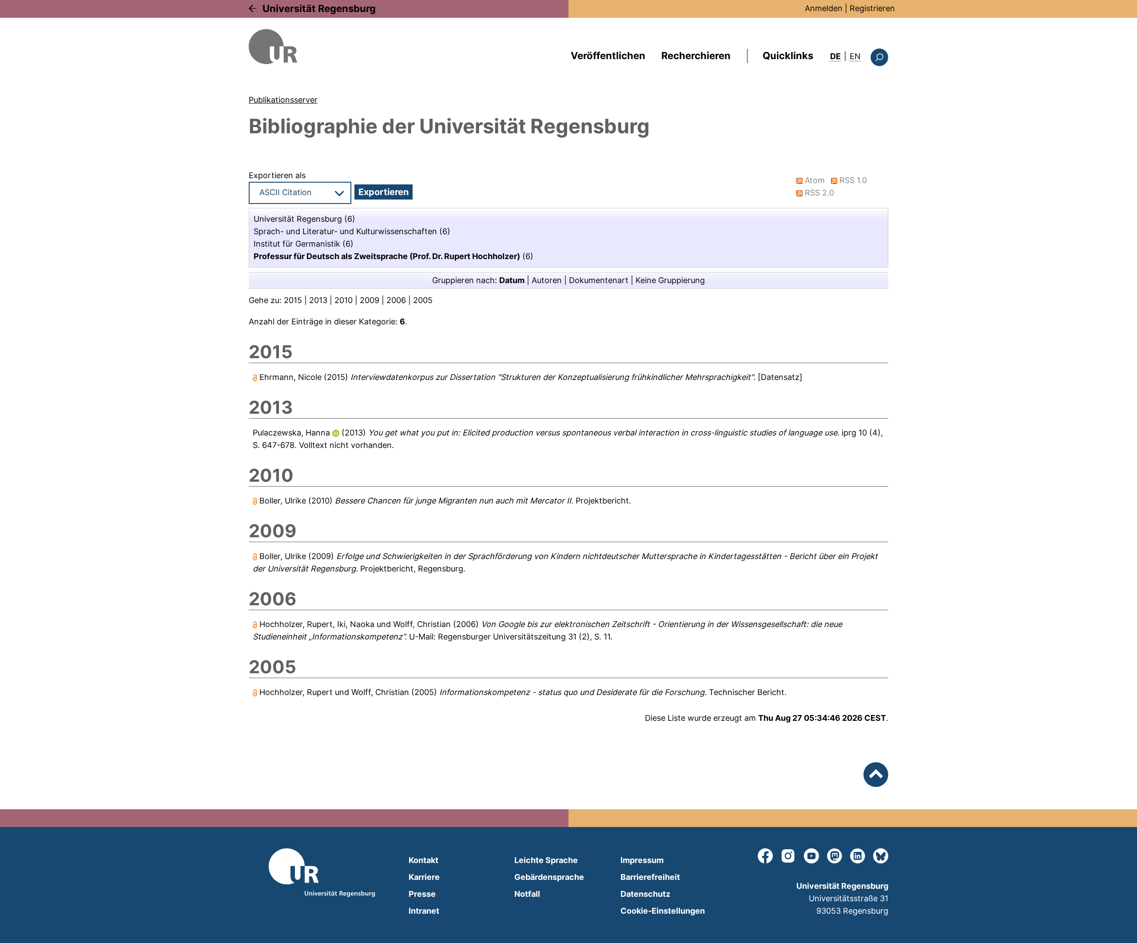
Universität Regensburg (319, 8)
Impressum (642, 860)
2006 (396, 300)
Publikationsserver (283, 99)
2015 (293, 300)
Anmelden (824, 8)
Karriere (424, 877)
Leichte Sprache (546, 860)
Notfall (527, 894)
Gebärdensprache (549, 877)
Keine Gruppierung (670, 280)
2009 (369, 300)
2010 (343, 300)
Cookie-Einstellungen (662, 910)
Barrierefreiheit (650, 877)
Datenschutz (645, 894)
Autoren (547, 280)
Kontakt (423, 860)
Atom (815, 180)
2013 (318, 300)
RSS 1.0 (853, 180)
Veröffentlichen (608, 55)
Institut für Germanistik (297, 243)
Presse (422, 894)
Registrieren (872, 8)
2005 (423, 300)
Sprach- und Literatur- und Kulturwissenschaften (345, 231)
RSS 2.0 (819, 192)
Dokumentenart (598, 280)
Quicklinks (788, 55)
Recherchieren (696, 55)
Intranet (424, 910)
